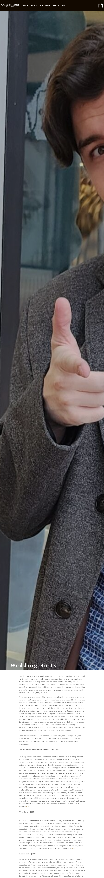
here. (27, 806)
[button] (100, 5)
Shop (26, 6)
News (34, 6)
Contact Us (58, 6)
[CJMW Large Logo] (10, 5)
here (73, 848)
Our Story (44, 6)
